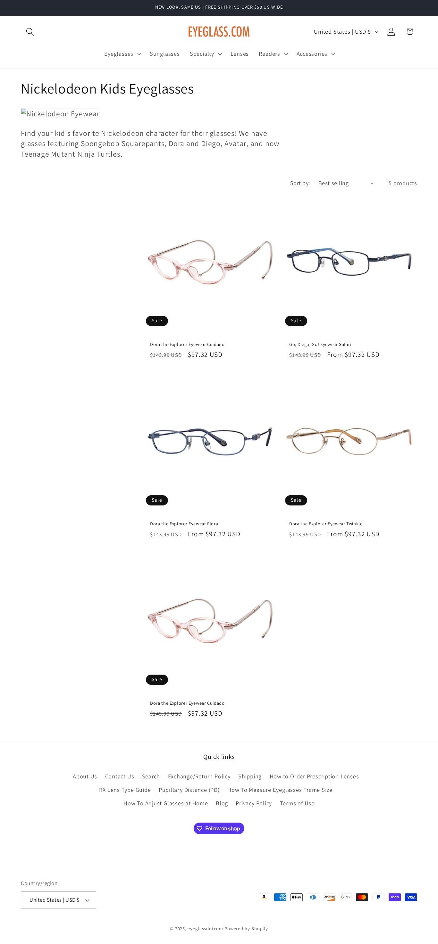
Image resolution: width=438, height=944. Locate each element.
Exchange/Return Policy (199, 776)
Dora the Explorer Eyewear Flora (184, 524)
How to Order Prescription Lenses (314, 776)
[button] (30, 31)
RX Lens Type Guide (125, 789)
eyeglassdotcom (205, 928)
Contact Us (119, 776)
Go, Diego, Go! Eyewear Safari (320, 344)
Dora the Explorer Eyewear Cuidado (187, 344)
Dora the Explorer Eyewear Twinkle (326, 524)
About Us (85, 776)
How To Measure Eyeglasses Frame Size (280, 789)
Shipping (250, 776)
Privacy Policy (254, 803)
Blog (222, 803)
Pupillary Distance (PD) (189, 789)
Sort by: (300, 183)
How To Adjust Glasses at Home (165, 803)
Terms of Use (297, 803)
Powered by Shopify (246, 928)
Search (151, 776)
